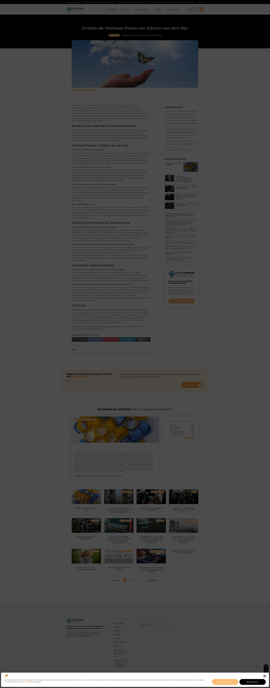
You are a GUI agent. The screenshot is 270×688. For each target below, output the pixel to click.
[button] (265, 676)
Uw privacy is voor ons (225, 682)
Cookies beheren (253, 682)
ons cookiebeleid (28, 682)
